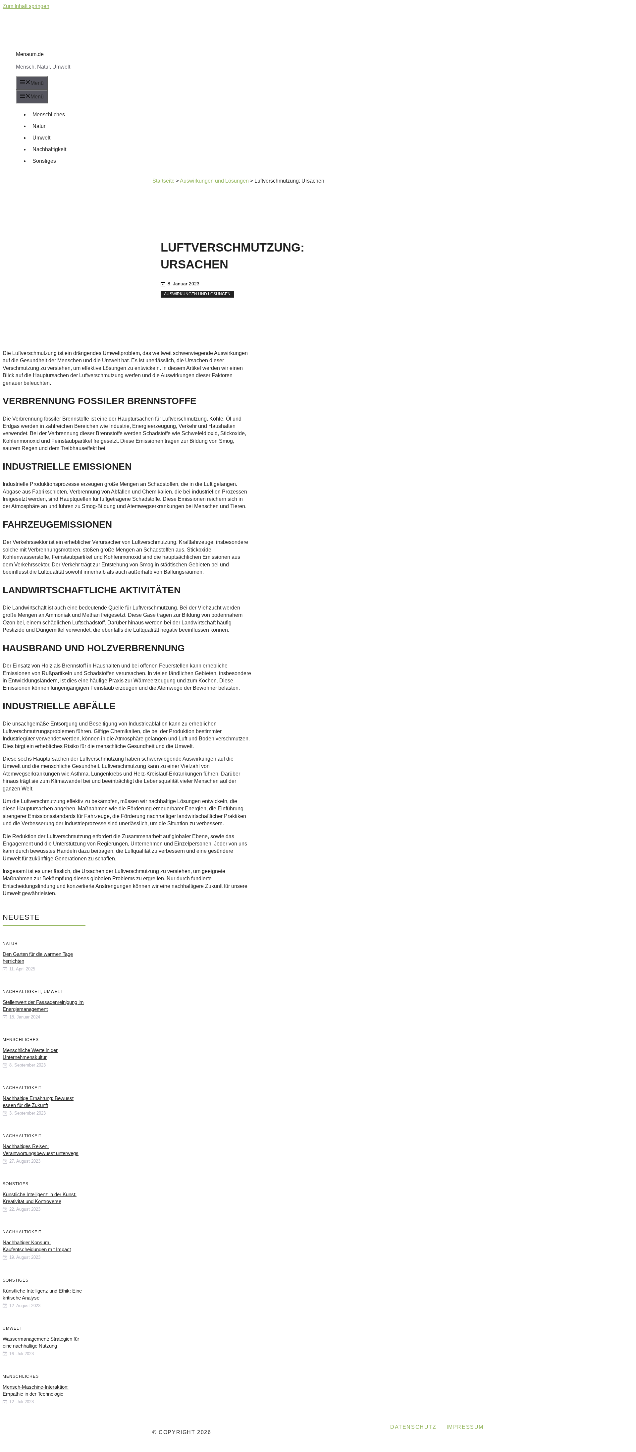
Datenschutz (413, 1427)
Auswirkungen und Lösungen (197, 294)
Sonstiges (44, 161)
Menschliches (48, 114)
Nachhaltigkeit (49, 149)
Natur (38, 126)
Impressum (465, 1427)
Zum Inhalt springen (26, 6)
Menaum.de (30, 54)
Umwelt (41, 138)
